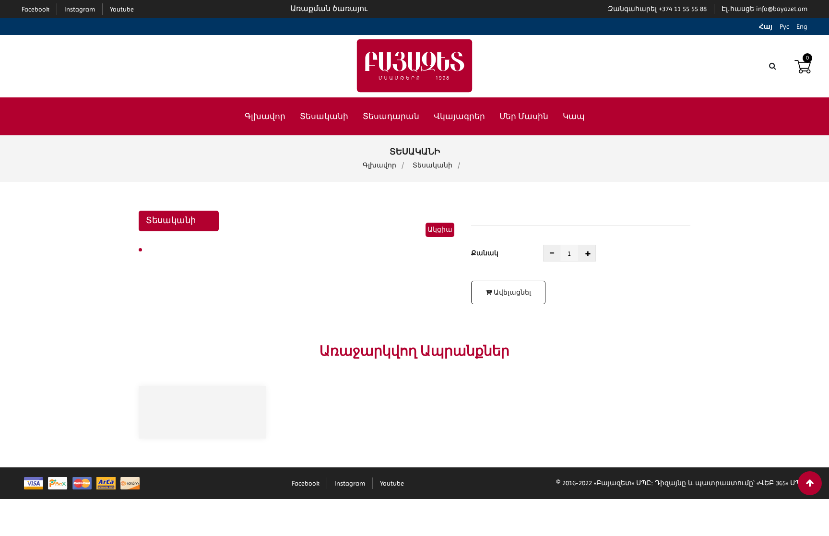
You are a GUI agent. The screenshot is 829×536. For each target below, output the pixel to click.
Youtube (392, 483)
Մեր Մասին (523, 116)
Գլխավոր (265, 116)
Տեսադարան (391, 116)
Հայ (765, 26)
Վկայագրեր (459, 116)
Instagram (349, 483)
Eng (801, 26)
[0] (802, 65)
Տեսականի (324, 116)
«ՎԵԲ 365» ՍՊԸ (781, 483)
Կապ (574, 116)
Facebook (306, 483)
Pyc (784, 26)
